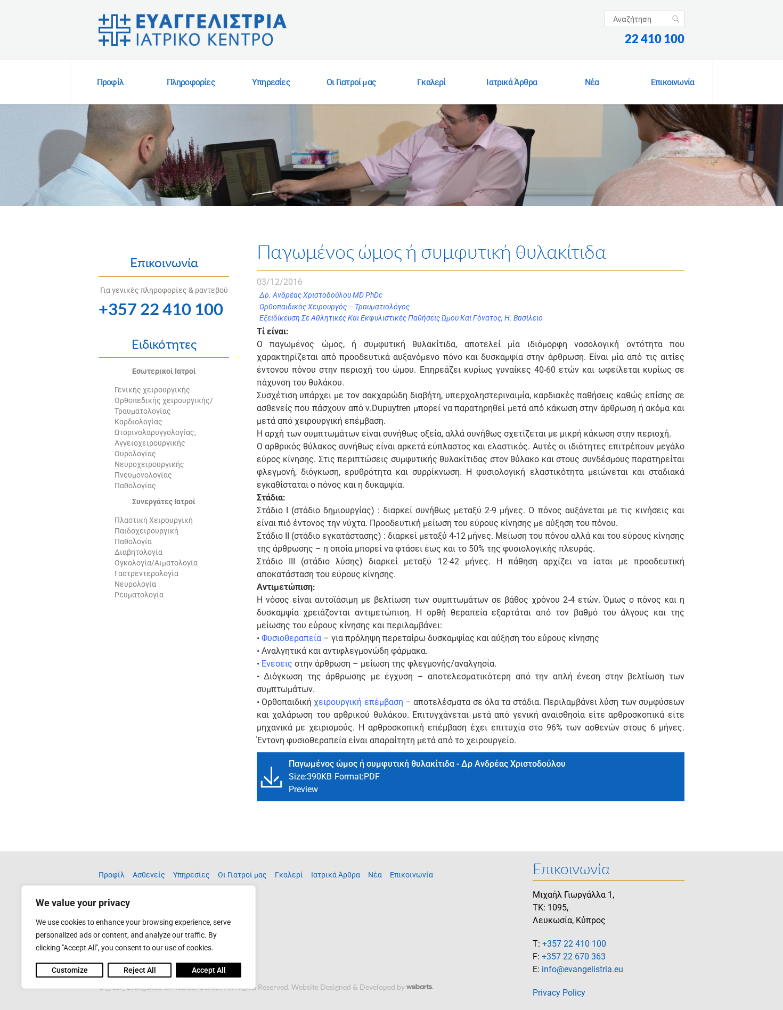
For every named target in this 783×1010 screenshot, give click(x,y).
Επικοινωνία (672, 82)
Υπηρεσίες (271, 82)
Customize (70, 970)
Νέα (592, 82)
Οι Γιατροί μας (351, 82)
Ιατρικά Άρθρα (511, 82)
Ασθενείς (149, 875)
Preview (303, 789)
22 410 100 (654, 38)
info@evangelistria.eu (582, 969)
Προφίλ (110, 82)
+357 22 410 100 (161, 309)
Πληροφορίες (191, 82)
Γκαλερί (431, 82)
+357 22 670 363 (574, 956)
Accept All (209, 970)
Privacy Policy (559, 993)
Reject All (140, 970)
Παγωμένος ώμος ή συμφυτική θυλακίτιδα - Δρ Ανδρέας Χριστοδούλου (427, 764)
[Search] (675, 19)
